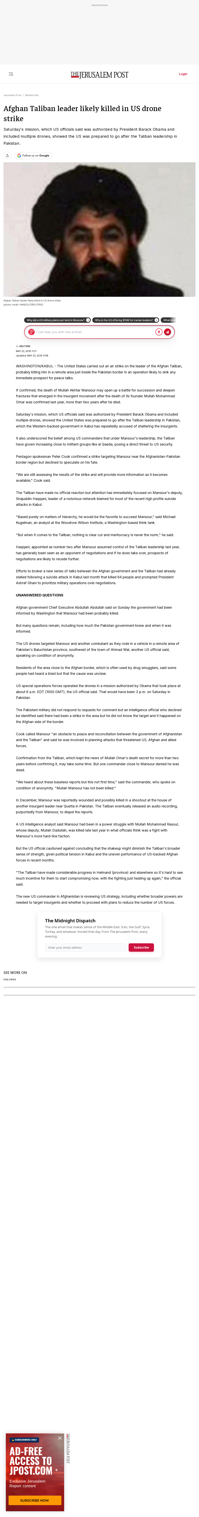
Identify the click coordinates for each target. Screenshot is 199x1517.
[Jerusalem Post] (99, 75)
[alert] (35, 1472)
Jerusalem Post (12, 95)
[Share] (7, 155)
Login (183, 74)
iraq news (9, 979)
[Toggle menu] (10, 73)
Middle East (32, 95)
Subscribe (141, 947)
